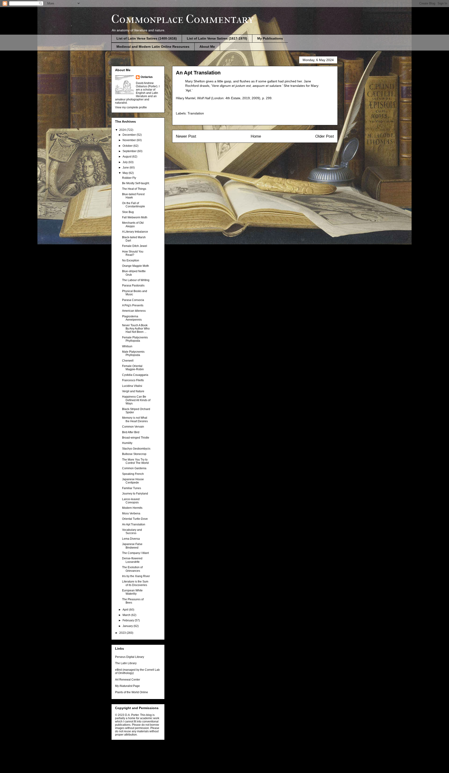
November (130, 140)
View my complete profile (131, 107)
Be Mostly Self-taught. (136, 183)
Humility (127, 443)
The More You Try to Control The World (135, 461)
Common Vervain (133, 426)
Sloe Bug (128, 212)
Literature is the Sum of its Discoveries (135, 583)
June (126, 167)
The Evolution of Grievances (132, 569)
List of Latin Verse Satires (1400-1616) (146, 38)
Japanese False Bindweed (132, 545)
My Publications (270, 38)
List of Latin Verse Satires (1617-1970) (217, 38)
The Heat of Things (134, 189)
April (126, 609)
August (127, 156)
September (130, 151)
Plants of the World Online (131, 692)
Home (256, 136)
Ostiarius (147, 77)
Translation (196, 113)
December (130, 134)
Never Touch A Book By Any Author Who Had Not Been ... (136, 329)
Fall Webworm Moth (134, 217)
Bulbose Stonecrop (134, 454)
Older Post (324, 136)
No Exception (130, 260)
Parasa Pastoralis (133, 285)
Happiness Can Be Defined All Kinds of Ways (136, 400)
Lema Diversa (131, 538)
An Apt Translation (133, 524)
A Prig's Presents (132, 305)
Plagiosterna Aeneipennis (132, 318)
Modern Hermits (132, 507)
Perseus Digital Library (129, 657)
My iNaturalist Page (127, 686)
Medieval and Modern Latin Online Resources (152, 46)
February (129, 620)
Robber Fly (129, 178)
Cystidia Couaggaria (135, 375)
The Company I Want (135, 553)
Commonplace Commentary (182, 19)
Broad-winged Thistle (135, 437)
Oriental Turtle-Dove (135, 518)
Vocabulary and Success (132, 531)
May (126, 173)
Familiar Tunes (131, 488)
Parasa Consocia (133, 300)
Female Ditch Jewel (134, 246)
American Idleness (134, 310)
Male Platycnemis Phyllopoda (133, 353)
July (125, 162)
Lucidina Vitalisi (132, 386)
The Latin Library (126, 663)
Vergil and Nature (133, 391)
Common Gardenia (134, 468)
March (127, 615)
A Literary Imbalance (135, 231)
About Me (207, 46)
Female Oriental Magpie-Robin (133, 367)
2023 (123, 632)
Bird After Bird (130, 432)
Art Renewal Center (127, 679)
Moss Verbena (131, 513)
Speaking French (133, 474)
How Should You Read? (132, 253)
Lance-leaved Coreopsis (131, 501)
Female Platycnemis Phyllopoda (135, 339)
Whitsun (127, 346)
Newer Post (186, 136)
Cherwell (128, 360)
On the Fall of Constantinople (133, 204)
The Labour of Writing (135, 280)
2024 (123, 130)
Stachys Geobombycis (136, 448)
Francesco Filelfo (133, 380)
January (128, 626)
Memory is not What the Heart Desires (135, 419)
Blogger (249, 763)
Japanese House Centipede (133, 481)
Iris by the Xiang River (136, 576)
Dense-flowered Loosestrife (132, 560)
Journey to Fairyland (135, 493)
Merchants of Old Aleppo (133, 224)
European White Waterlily (132, 592)
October (128, 145)
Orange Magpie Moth (135, 265)
